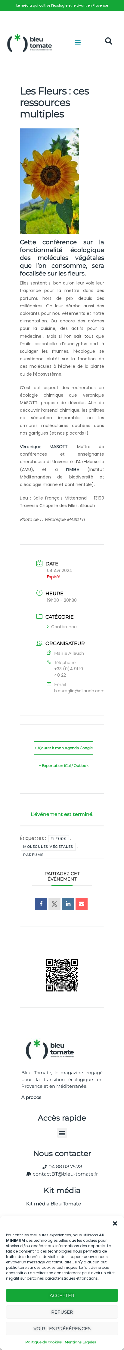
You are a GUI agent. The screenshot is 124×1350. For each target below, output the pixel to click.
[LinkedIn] (68, 904)
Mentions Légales (80, 1342)
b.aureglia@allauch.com (79, 691)
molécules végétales (48, 846)
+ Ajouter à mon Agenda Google (64, 748)
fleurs (59, 839)
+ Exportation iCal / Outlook (63, 765)
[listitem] (62, 5)
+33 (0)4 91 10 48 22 (68, 672)
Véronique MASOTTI (44, 446)
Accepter (62, 1295)
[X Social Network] (54, 904)
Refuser (62, 1312)
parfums (33, 855)
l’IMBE (72, 469)
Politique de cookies (43, 1342)
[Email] (82, 904)
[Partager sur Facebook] (41, 904)
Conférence (64, 627)
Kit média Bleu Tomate (51, 1204)
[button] (115, 1223)
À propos (31, 1097)
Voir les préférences (62, 1328)
